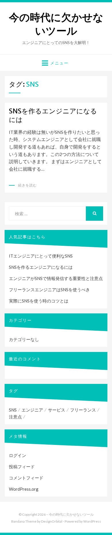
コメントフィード (26, 477)
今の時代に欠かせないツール (56, 24)
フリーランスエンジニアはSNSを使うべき (49, 289)
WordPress (92, 521)
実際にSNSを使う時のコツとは (38, 300)
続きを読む (27, 185)
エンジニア (32, 409)
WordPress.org (23, 489)
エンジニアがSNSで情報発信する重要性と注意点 (56, 278)
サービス (56, 409)
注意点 (15, 416)
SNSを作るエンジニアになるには (41, 267)
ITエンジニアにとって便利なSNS (41, 255)
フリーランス (83, 409)
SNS (13, 409)
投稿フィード (22, 466)
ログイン (17, 455)
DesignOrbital (51, 521)
